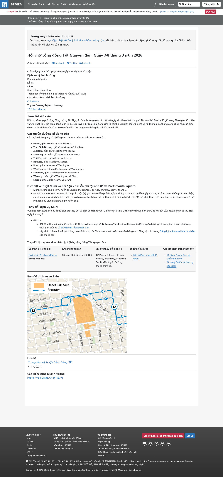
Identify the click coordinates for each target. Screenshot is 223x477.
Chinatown (33, 101)
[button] (211, 4)
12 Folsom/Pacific (36, 109)
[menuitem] (32, 4)
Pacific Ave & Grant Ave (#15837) (45, 377)
